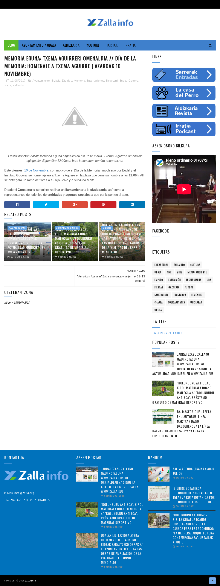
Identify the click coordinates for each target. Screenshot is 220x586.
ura (209, 280)
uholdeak (196, 302)
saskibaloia (161, 295)
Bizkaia (56, 81)
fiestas (158, 287)
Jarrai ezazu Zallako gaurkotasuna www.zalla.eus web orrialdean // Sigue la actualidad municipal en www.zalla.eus (26, 240)
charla (158, 302)
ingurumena (193, 280)
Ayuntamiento (41, 81)
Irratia (130, 45)
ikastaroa (180, 295)
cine (169, 272)
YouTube (92, 45)
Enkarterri (112, 81)
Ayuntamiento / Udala (39, 45)
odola (158, 310)
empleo (158, 280)
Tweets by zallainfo (167, 333)
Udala (157, 272)
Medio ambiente (197, 272)
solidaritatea (176, 302)
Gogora (133, 81)
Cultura (195, 264)
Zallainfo (18, 85)
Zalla (8, 85)
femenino (197, 295)
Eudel (123, 81)
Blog (11, 45)
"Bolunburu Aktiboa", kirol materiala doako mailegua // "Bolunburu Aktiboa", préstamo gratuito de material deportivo (73, 240)
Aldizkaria (71, 45)
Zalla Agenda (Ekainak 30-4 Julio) (193, 471)
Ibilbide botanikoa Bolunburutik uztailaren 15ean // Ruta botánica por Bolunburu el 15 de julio (194, 495)
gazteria (173, 287)
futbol (189, 287)
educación (174, 280)
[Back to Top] (212, 580)
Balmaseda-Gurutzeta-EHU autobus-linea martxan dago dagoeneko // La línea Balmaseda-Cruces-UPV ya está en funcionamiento (182, 423)
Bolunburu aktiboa (67, 228)
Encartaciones (95, 81)
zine (179, 272)
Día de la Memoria (73, 81)
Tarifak (112, 45)
